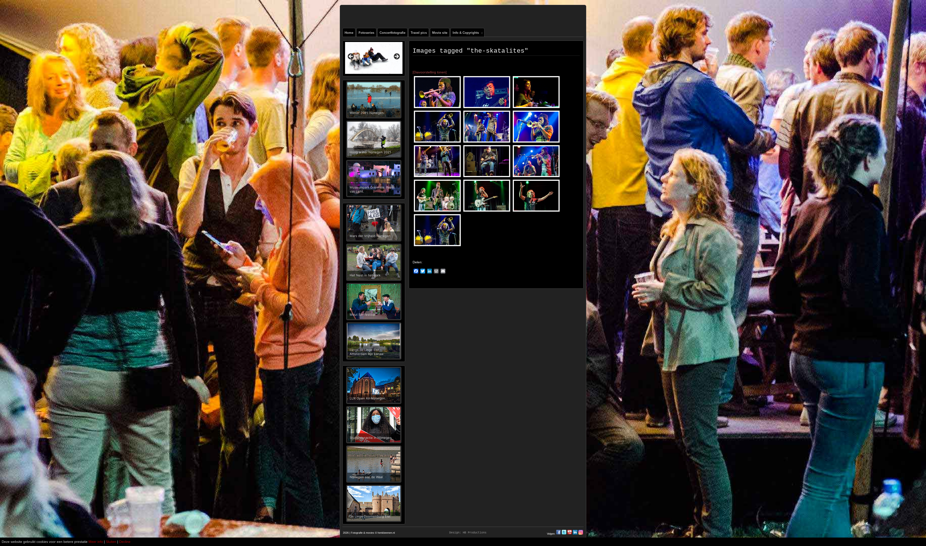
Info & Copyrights (466, 33)
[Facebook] (559, 533)
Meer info (96, 542)
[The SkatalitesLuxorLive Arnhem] (437, 230)
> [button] (396, 56)
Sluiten (111, 542)
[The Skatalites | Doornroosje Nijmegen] (437, 92)
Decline (124, 542)
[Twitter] (564, 533)
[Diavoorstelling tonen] (430, 72)
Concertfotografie (392, 33)
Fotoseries (366, 33)
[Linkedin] (575, 533)
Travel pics (419, 33)
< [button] (351, 56)
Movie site (439, 33)
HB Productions (474, 532)
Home (349, 33)
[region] (373, 58)
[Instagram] (580, 533)
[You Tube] (569, 533)
